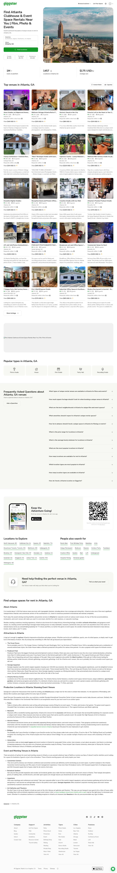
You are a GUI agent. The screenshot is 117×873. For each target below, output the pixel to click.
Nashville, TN (47, 543)
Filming (46, 843)
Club (59, 840)
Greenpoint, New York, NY (23, 553)
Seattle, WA (43, 558)
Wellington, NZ (9, 563)
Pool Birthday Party (76, 543)
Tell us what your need (97, 582)
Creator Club (17, 840)
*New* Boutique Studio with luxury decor (44, 157)
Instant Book (97, 85)
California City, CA (25, 543)
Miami (75, 840)
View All (46, 854)
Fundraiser (106, 548)
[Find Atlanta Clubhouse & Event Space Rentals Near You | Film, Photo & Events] (58, 337)
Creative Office (65, 553)
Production (47, 834)
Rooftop (90, 834)
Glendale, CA (38, 553)
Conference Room (93, 837)
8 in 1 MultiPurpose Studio (41, 289)
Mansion (86, 548)
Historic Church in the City (69, 112)
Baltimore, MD (32, 548)
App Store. (102, 524)
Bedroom (78, 548)
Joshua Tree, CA (32, 558)
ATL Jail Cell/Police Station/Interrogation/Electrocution (16, 245)
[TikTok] (94, 817)
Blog (15, 831)
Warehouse (61, 851)
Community (32, 834)
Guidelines (32, 837)
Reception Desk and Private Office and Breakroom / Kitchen (44, 201)
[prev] (6, 99)
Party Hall (91, 843)
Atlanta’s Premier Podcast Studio (100, 201)
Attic (95, 543)
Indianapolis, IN (44, 548)
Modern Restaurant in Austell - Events (100, 289)
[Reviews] (102, 817)
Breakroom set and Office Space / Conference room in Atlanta (72, 245)
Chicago (75, 837)
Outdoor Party (96, 548)
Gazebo (74, 553)
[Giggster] (10, 4)
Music (89, 828)
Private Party (47, 848)
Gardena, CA (49, 553)
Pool (59, 834)
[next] (26, 99)
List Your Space (98, 3)
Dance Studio (62, 845)
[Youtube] (98, 817)
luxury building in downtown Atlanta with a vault (70, 792)
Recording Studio (63, 848)
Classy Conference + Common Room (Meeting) (16, 157)
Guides (16, 834)
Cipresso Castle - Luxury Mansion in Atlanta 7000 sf (72, 157)
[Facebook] (87, 817)
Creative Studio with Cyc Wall (70, 201)
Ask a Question (12, 403)
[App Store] (36, 519)
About (15, 828)
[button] (113, 869)
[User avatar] (110, 3)
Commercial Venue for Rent (97, 245)
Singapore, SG (19, 558)
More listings (11, 313)
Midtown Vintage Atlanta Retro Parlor (44, 112)
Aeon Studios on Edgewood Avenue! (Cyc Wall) (16, 112)
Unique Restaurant (66, 548)
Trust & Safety (33, 843)
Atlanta (75, 834)
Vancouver (76, 845)
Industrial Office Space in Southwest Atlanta (72, 289)
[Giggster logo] (20, 817)
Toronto (75, 848)
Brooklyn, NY (8, 553)
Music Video (47, 851)
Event (45, 837)
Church (60, 843)
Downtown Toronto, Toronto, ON (14, 548)
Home (60, 831)
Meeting (46, 845)
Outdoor (90, 831)
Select (16, 837)
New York (76, 831)
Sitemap (52, 868)
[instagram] (91, 817)
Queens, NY (37, 543)
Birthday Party (48, 840)
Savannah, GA (8, 558)
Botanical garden (78, 558)
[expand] (112, 432)
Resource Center (34, 840)
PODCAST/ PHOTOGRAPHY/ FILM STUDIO (44, 245)
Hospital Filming (65, 558)
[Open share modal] (23, 92)
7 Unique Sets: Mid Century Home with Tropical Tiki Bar (16, 289)
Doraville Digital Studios (12, 201)
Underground (95, 553)
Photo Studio (62, 828)
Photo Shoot (47, 831)
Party (45, 828)
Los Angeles (77, 828)
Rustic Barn (64, 543)
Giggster (6, 804)
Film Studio (61, 837)
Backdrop (89, 543)
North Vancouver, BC (10, 543)
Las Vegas (76, 851)
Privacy (46, 868)
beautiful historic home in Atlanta (41, 727)
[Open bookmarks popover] (26, 92)
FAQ (30, 831)
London (75, 843)
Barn (81, 553)
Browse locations (83, 3)
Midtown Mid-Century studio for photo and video (100, 157)
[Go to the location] (16, 100)
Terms (39, 868)
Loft (86, 553)
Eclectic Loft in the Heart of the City (100, 112)
